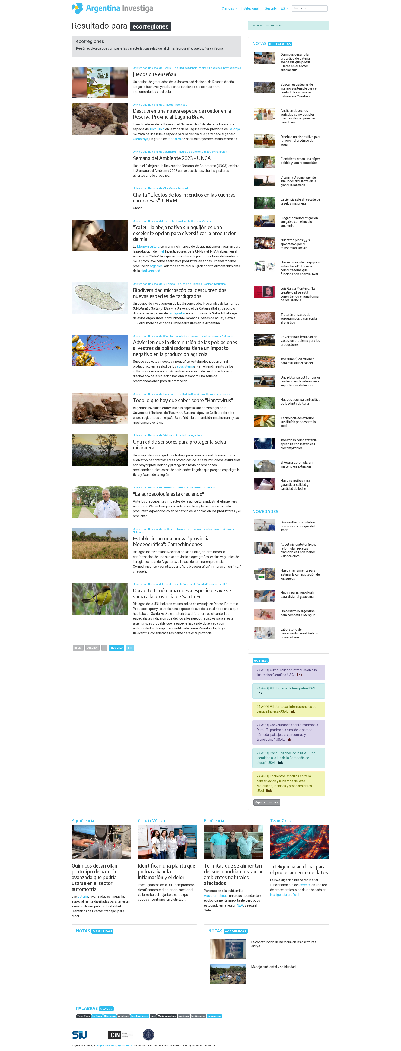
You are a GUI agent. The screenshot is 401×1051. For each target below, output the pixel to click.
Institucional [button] (250, 8)
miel (161, 251)
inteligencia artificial (284, 895)
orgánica (156, 266)
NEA (240, 905)
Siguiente (116, 647)
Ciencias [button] (228, 8)
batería (83, 896)
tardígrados (176, 313)
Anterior (92, 647)
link (299, 675)
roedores (174, 139)
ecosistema (185, 366)
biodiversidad (150, 271)
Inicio (78, 647)
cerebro (305, 885)
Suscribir (271, 8)
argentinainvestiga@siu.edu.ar (114, 1045)
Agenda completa (266, 802)
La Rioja (234, 129)
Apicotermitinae (216, 895)
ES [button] (283, 8)
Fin (130, 647)
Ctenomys (140, 139)
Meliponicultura (148, 246)
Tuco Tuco (157, 129)
